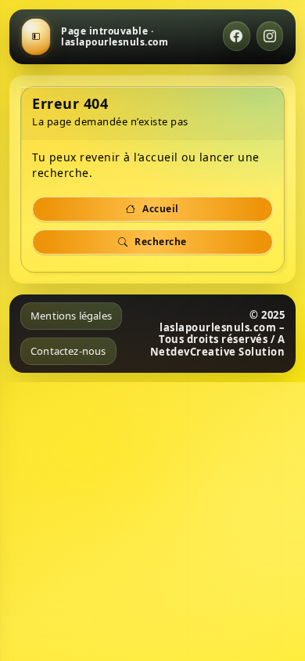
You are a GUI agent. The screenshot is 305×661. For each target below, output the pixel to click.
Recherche (159, 241)
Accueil (159, 208)
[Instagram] (270, 36)
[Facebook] (236, 36)
